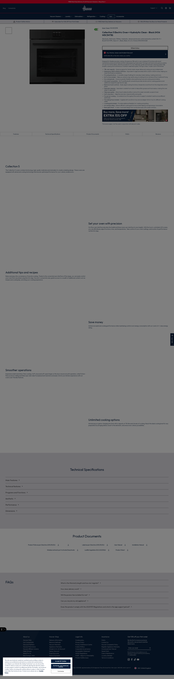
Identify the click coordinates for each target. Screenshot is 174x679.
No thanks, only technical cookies (60, 666)
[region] (37, 666)
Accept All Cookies (60, 661)
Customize (61, 671)
